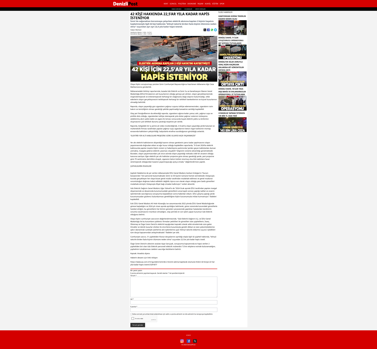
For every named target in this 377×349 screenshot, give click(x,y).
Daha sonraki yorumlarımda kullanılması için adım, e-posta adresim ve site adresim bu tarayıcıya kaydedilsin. (172, 314)
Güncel (173, 3)
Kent (166, 3)
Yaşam (200, 3)
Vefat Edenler (200, 9)
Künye (188, 335)
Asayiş (208, 3)
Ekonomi (192, 3)
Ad (132, 299)
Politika (182, 3)
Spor (222, 3)
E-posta (133, 306)
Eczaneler (188, 9)
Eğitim (215, 3)
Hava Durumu (176, 9)
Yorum (133, 275)
